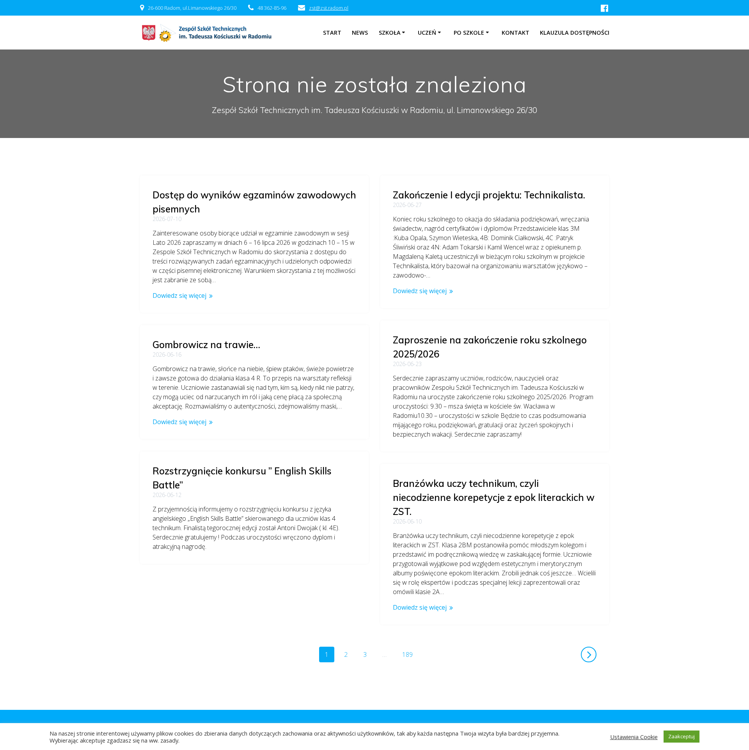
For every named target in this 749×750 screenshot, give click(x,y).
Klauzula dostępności (574, 32)
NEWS (360, 32)
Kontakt (515, 32)
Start (332, 32)
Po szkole (469, 32)
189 (410, 654)
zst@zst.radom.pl (328, 7)
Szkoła (390, 32)
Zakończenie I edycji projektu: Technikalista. (489, 195)
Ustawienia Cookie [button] (634, 736)
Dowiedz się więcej (179, 295)
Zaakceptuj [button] (681, 736)
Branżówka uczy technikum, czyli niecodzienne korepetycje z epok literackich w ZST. (494, 497)
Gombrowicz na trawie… (206, 344)
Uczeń (427, 32)
